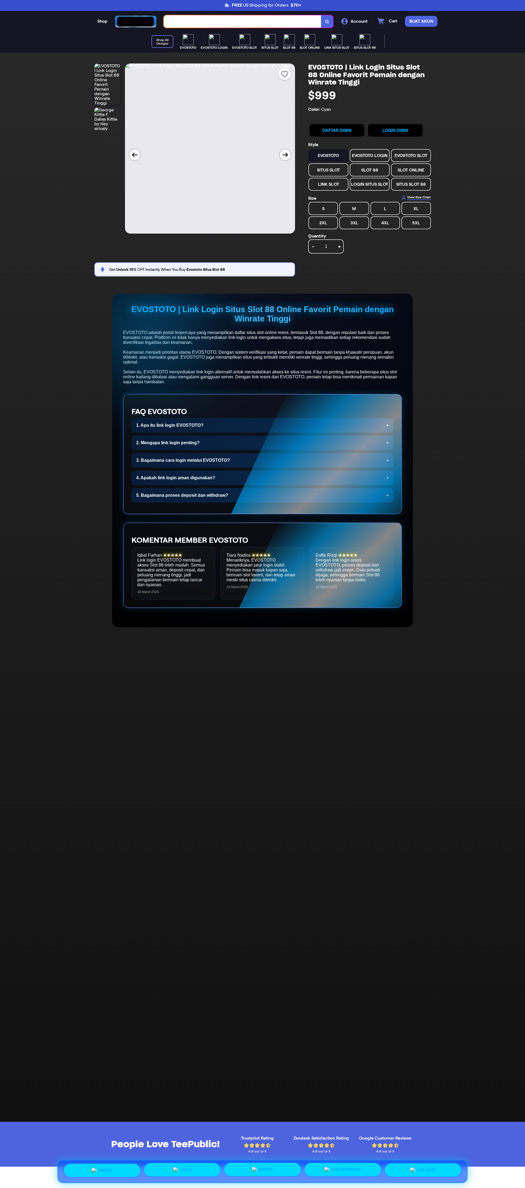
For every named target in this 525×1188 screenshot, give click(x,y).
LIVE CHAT (426, 1169)
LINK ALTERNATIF (346, 1169)
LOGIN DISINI (395, 130)
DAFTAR (266, 1169)
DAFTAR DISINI (336, 130)
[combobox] (242, 21)
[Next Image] (285, 154)
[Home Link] (135, 21)
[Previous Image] (135, 154)
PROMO (106, 1170)
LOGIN (185, 1170)
